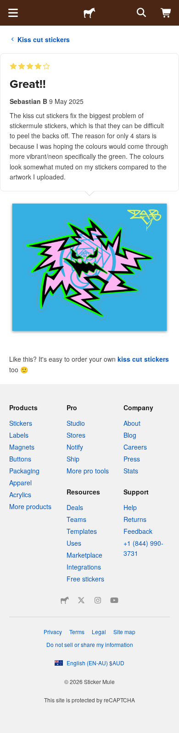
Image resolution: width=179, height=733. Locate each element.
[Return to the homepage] (89, 13)
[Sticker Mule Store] (64, 600)
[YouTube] (114, 600)
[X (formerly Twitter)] (81, 600)
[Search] (140, 13)
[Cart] (166, 13)
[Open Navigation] (13, 13)
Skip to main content (7, 7)
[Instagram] (97, 600)
